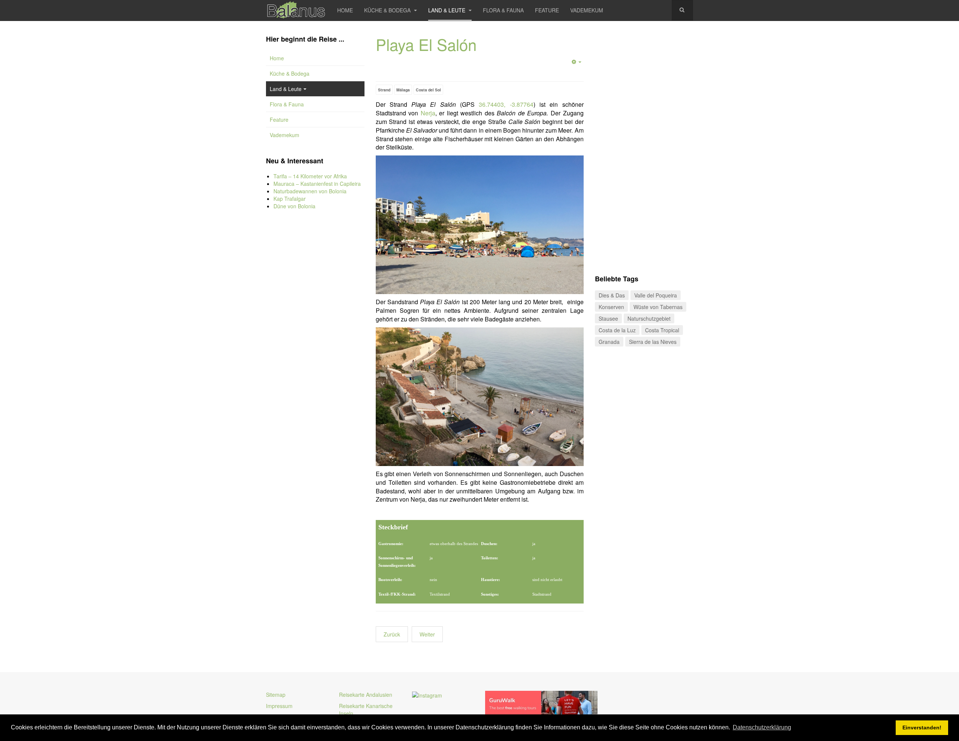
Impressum (279, 706)
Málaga (403, 90)
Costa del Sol (428, 90)
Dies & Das (612, 295)
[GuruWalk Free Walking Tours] (541, 703)
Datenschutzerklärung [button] (762, 727)
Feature (547, 10)
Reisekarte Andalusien (365, 694)
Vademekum (586, 10)
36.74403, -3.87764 (506, 104)
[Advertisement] (315, 341)
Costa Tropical (662, 330)
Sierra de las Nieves (653, 341)
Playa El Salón (426, 44)
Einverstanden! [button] (921, 728)
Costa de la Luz (617, 330)
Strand (384, 90)
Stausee (608, 318)
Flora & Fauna (503, 10)
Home (345, 10)
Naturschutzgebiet (649, 318)
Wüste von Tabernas (658, 307)
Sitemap (275, 694)
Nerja (428, 113)
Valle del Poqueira (655, 295)
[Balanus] (296, 10)
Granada (609, 341)
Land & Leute (447, 10)
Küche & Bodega (388, 10)
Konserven (611, 307)
